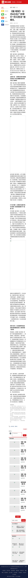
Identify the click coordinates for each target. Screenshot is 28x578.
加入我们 (11, 572)
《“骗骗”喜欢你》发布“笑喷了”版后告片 (21, 561)
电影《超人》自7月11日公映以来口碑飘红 (15, 553)
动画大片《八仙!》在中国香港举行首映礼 (20, 527)
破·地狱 (12, 426)
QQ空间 (6, 11)
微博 (6, 17)
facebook (6, 24)
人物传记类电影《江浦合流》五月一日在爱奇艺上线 (21, 553)
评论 (25, 435)
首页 (11, 7)
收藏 (25, 429)
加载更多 (18, 516)
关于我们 (14, 574)
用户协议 (8, 570)
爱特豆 (23, 445)
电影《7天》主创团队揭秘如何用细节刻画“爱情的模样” (22, 544)
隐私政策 (13, 570)
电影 (14, 7)
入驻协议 (4, 570)
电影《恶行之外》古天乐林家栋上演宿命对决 (15, 561)
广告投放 (20, 572)
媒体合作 (22, 570)
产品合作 (24, 572)
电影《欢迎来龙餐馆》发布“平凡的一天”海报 (20, 531)
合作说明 (15, 572)
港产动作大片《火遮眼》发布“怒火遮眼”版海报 (15, 544)
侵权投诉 (17, 570)
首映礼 (16, 426)
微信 (6, 14)
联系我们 (6, 572)
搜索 (24, 520)
